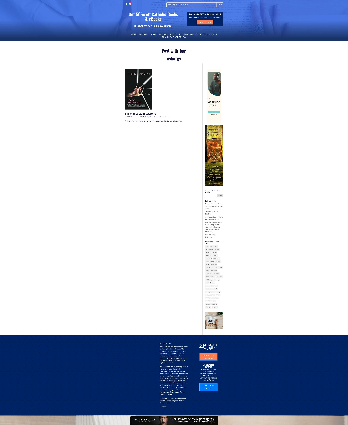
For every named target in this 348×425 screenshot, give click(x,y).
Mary (207, 283)
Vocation (208, 307)
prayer (216, 286)
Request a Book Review (174, 37)
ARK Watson (209, 255)
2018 (211, 246)
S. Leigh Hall (209, 298)
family (207, 270)
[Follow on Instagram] (130, 3)
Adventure (208, 252)
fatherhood (214, 270)
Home (134, 35)
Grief (212, 277)
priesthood (209, 289)
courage (218, 261)
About (173, 35)
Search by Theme (159, 35)
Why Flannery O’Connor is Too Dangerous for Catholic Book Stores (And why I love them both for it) (213, 227)
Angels (215, 252)
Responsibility (209, 295)
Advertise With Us (188, 35)
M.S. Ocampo (209, 280)
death (207, 264)
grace (207, 277)
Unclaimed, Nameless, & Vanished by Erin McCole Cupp (214, 206)
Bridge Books (149, 117)
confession (209, 258)
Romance (217, 295)
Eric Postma (215, 267)
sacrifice (216, 298)
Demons (208, 267)
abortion (217, 249)
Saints (207, 301)
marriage (217, 280)
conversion (216, 258)
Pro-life (215, 289)
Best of (216, 255)
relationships (217, 292)
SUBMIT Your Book (208, 387)
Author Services (208, 35)
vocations (214, 307)
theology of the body (211, 304)
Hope (216, 277)
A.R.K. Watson (131, 117)
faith (221, 267)
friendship (216, 274)
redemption (209, 292)
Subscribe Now (205, 22)
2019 (216, 246)
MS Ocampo (209, 286)
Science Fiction (164, 117)
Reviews (143, 35)
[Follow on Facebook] (126, 3)
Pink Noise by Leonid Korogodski (140, 113)
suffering (213, 301)
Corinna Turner (210, 261)
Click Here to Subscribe (208, 357)
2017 (207, 246)
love (221, 277)
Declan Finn (214, 264)
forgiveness (209, 274)
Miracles (212, 283)
